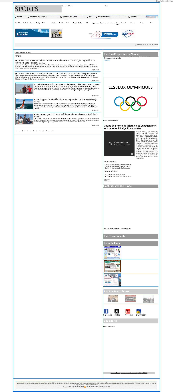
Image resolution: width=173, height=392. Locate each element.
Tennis (32, 23)
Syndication (90, 386)
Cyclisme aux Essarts (130, 247)
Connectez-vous (167, 1)
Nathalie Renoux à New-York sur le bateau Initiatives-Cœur (63, 84)
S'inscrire (159, 1)
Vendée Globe (77, 23)
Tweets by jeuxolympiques (110, 120)
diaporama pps (126, 228)
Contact (133, 17)
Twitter (117, 315)
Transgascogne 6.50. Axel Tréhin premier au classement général (66, 114)
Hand (132, 23)
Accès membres (68, 386)
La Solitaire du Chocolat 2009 (133, 260)
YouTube (129, 315)
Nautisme (111, 23)
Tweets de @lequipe (109, 326)
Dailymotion (141, 315)
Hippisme (95, 23)
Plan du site (79, 386)
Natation (62, 23)
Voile (68, 23)
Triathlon (18, 23)
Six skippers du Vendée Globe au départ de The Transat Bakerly (66, 99)
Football (25, 23)
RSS (89, 17)
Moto (151, 23)
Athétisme (54, 23)
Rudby (38, 23)
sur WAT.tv (129, 373)
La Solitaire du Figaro (130, 274)
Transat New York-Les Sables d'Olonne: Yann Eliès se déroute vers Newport (53, 73)
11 (43, 130)
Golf (43, 23)
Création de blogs (69, 17)
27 (52, 130)
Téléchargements (103, 17)
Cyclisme (103, 23)
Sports (26, 8)
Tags (96, 386)
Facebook (107, 315)
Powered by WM (104, 386)
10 (39, 130)
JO (87, 23)
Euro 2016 (117, 23)
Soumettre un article (37, 17)
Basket (123, 23)
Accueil (19, 17)
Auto (141, 23)
